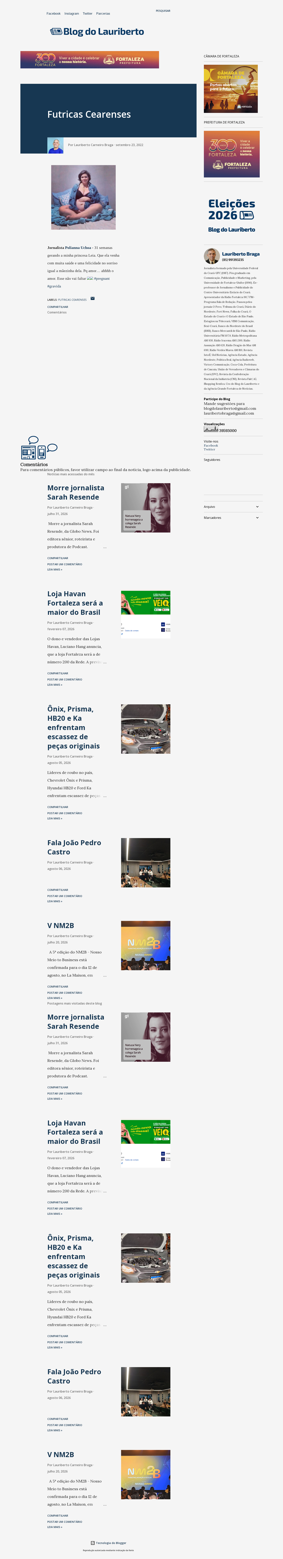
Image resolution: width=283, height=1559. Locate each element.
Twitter (87, 13)
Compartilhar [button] (57, 307)
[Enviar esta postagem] (92, 300)
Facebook (54, 13)
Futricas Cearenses (72, 300)
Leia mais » (54, 569)
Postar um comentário (64, 564)
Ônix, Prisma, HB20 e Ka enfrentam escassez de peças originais (73, 727)
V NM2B (60, 925)
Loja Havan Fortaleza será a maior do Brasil (75, 603)
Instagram (71, 13)
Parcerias (103, 13)
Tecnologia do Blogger (110, 1543)
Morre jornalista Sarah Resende (75, 492)
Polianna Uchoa (78, 247)
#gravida (54, 286)
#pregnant (102, 278)
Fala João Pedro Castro (74, 847)
